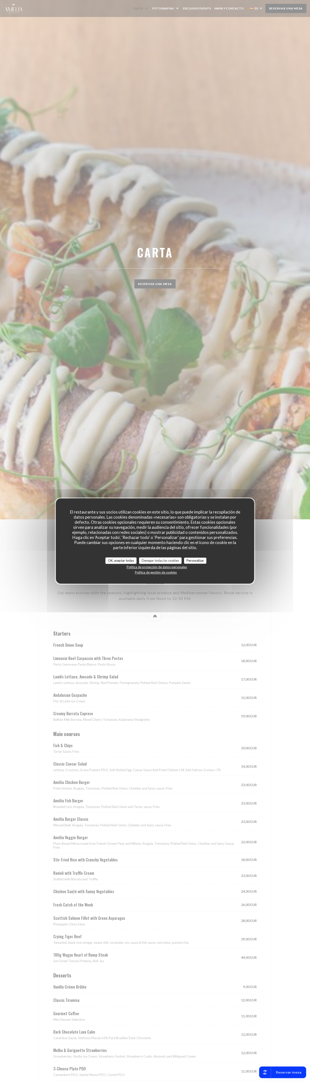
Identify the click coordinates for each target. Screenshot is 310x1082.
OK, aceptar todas (121, 560)
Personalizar (195, 560)
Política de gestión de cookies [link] (156, 572)
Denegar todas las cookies (160, 560)
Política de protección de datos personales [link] (157, 567)
